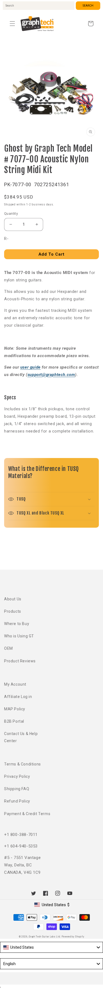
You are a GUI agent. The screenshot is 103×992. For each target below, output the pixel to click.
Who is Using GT (19, 636)
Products (12, 611)
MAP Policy (14, 709)
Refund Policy (17, 801)
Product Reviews (20, 661)
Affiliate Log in (18, 696)
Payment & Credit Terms (27, 814)
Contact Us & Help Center (21, 737)
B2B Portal (14, 721)
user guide (30, 367)
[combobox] (38, 5)
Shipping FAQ (16, 789)
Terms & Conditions (22, 764)
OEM (8, 648)
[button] (12, 24)
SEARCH (88, 5)
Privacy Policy (17, 776)
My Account (15, 684)
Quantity (11, 213)
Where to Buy (16, 623)
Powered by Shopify (73, 936)
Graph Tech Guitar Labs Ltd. (45, 936)
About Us (12, 599)
